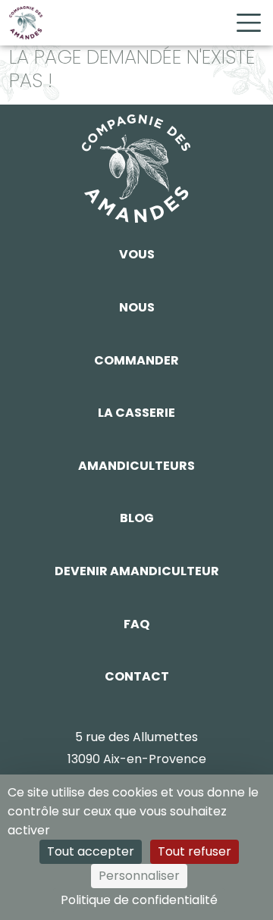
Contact (137, 676)
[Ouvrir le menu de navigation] (249, 22)
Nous (137, 307)
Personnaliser (139, 875)
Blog (137, 518)
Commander (136, 360)
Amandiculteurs (136, 465)
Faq (136, 624)
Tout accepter (90, 851)
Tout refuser (194, 851)
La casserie (136, 412)
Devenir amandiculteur (137, 571)
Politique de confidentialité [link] (139, 900)
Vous (137, 254)
